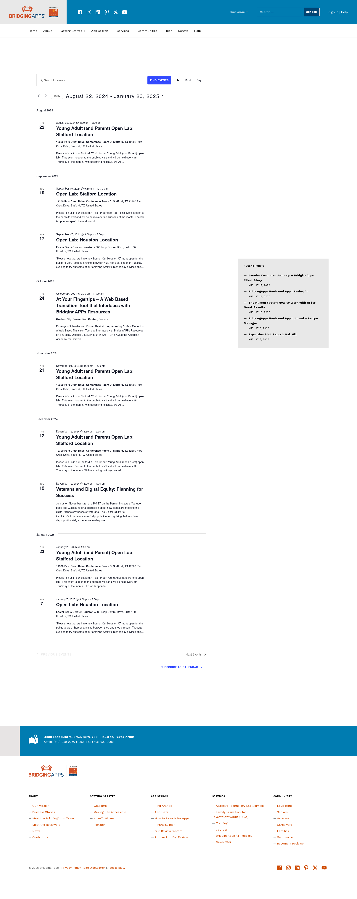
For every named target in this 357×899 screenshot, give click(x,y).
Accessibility (116, 867)
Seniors (282, 812)
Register (99, 824)
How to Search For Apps (172, 818)
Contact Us (40, 837)
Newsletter (223, 842)
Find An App (163, 805)
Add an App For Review (171, 837)
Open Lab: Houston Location (87, 239)
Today (57, 95)
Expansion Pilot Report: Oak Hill (272, 334)
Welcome (100, 805)
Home (33, 31)
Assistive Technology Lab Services (240, 805)
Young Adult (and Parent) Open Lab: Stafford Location (95, 131)
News (36, 831)
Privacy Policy (71, 867)
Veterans (283, 818)
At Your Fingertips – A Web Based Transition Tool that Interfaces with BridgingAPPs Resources (93, 305)
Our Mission (40, 805)
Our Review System (168, 831)
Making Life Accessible (110, 812)
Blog (169, 31)
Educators (284, 805)
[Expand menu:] (54, 31)
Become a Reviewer (291, 843)
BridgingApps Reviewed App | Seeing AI (278, 291)
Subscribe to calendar (179, 667)
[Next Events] (46, 96)
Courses (222, 829)
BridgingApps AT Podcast (234, 835)
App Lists (161, 812)
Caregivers (284, 824)
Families (283, 831)
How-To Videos (104, 818)
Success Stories (43, 812)
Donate (183, 31)
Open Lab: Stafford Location (86, 193)
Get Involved (286, 837)
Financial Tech (165, 824)
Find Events (159, 80)
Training (222, 823)
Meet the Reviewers (46, 824)
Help (344, 12)
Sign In (333, 12)
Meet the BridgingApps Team (53, 818)
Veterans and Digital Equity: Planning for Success (99, 492)
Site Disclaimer (94, 867)
